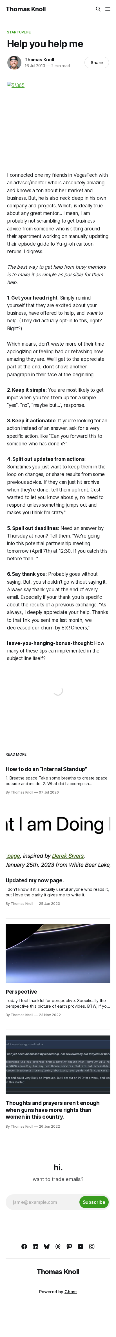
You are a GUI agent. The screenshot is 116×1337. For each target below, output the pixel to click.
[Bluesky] (47, 1246)
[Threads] (58, 1246)
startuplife (19, 32)
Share (97, 62)
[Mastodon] (69, 1246)
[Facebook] (24, 1246)
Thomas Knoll (26, 9)
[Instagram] (92, 1246)
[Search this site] (98, 8)
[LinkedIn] (35, 1246)
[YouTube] (80, 1246)
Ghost (70, 1291)
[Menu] (107, 8)
